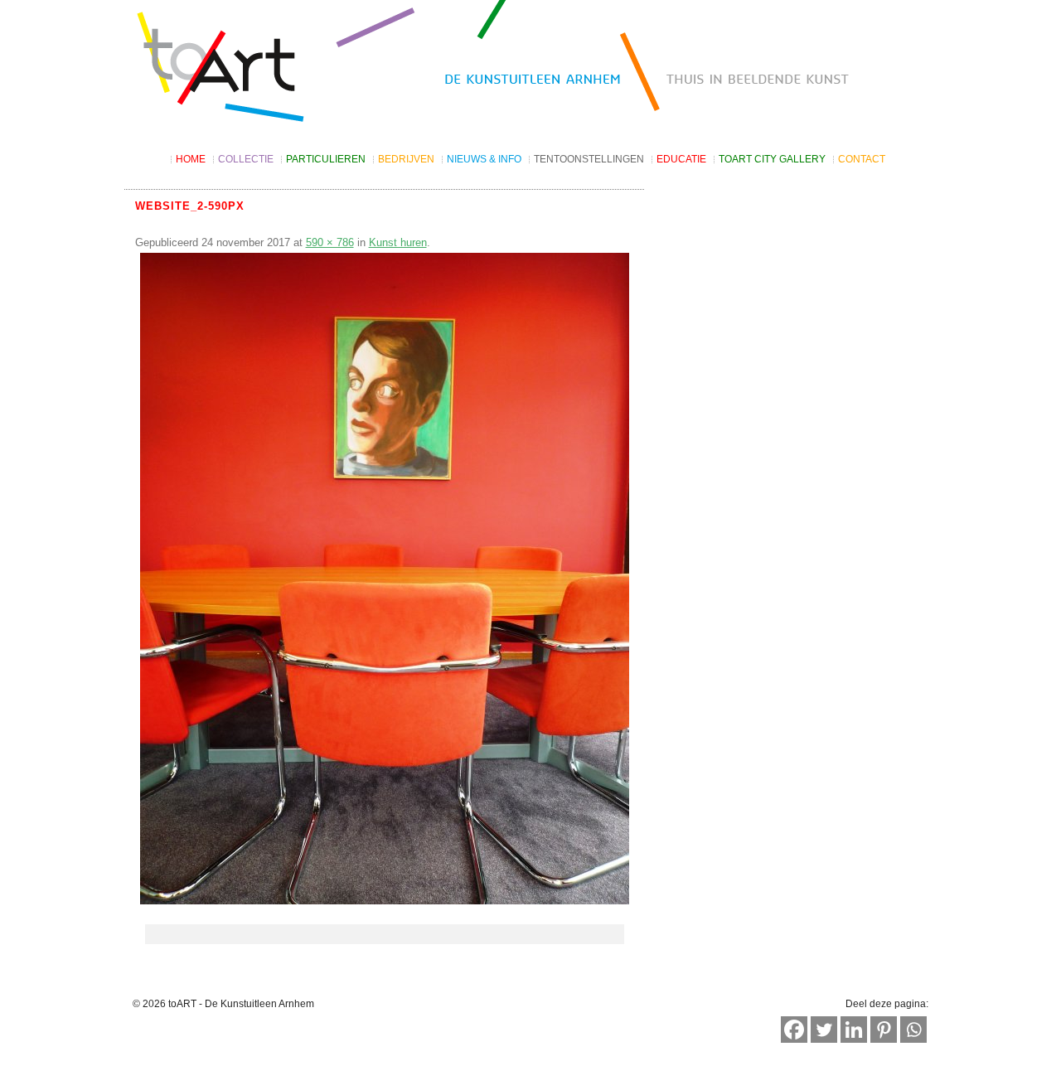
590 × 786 (330, 242)
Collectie (246, 159)
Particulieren (326, 159)
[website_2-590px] (384, 578)
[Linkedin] (854, 1029)
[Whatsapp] (913, 1029)
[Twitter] (824, 1029)
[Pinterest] (883, 1029)
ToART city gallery (772, 159)
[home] (530, 68)
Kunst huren (398, 242)
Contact (861, 159)
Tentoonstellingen (589, 159)
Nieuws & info (484, 159)
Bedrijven (406, 159)
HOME (191, 159)
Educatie (681, 159)
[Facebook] (794, 1029)
